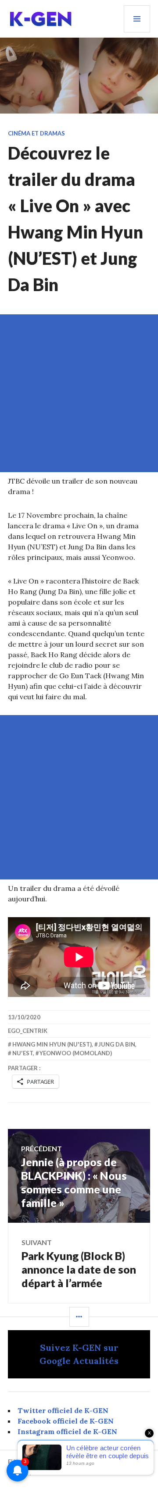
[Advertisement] (79, 393)
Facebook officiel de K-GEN (66, 1421)
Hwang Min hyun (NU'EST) (52, 1044)
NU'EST (22, 1053)
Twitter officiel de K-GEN (63, 1410)
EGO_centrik (27, 1030)
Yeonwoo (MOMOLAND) (76, 1053)
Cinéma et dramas (36, 133)
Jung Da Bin (116, 1044)
